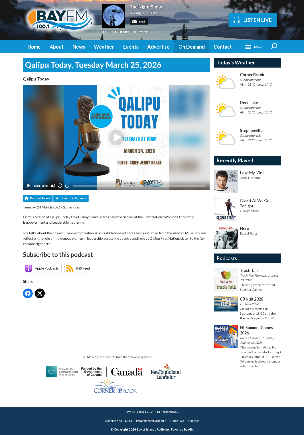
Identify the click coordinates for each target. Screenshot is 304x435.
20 (60, 186)
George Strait (249, 211)
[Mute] (53, 185)
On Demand (191, 47)
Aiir (190, 429)
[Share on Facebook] (28, 293)
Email (142, 21)
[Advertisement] (104, 313)
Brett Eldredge (119, 31)
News (78, 47)
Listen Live (177, 421)
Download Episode (73, 198)
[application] (116, 137)
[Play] (28, 185)
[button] (116, 137)
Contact (223, 47)
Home (34, 47)
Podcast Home (40, 198)
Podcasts (227, 258)
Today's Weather (236, 63)
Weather (104, 47)
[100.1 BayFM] (60, 19)
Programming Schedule (151, 421)
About (56, 47)
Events (130, 47)
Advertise (158, 47)
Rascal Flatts (248, 233)
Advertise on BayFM (118, 421)
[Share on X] (40, 293)
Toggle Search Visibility (274, 46)
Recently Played (235, 160)
